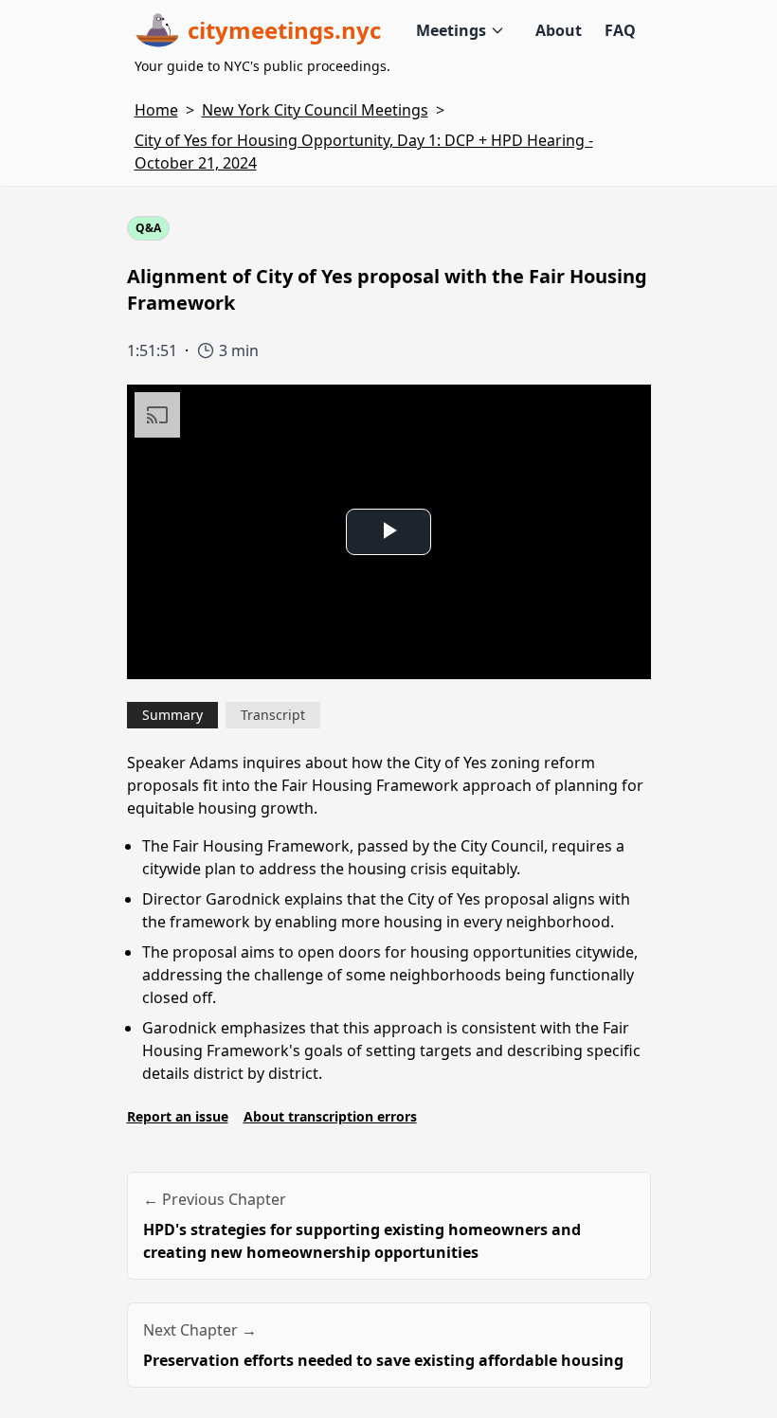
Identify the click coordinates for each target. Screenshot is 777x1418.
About (558, 30)
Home (156, 109)
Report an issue (177, 1116)
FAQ (620, 30)
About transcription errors (330, 1116)
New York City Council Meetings (315, 109)
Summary (172, 715)
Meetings (451, 30)
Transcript (273, 715)
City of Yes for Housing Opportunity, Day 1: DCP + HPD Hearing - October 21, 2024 (364, 151)
